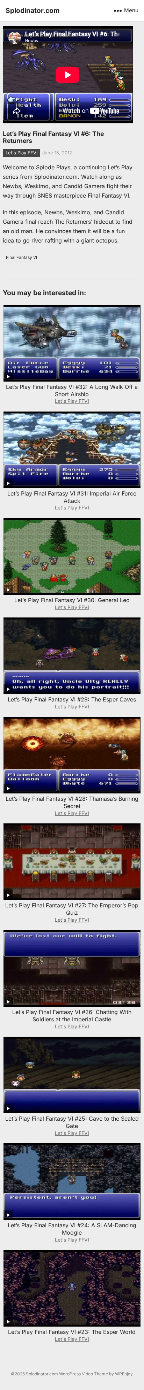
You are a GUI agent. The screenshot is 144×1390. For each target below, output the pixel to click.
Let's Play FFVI (21, 152)
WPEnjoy (124, 1373)
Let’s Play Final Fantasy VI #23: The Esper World (72, 1331)
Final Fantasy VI (21, 257)
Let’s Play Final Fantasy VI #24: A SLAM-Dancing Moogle (72, 1229)
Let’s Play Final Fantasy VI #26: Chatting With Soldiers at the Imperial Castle (71, 1015)
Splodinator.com (33, 10)
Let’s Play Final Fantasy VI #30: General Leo (72, 600)
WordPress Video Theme (83, 1373)
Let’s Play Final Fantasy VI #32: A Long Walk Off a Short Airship (72, 390)
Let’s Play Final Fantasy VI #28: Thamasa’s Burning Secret (72, 802)
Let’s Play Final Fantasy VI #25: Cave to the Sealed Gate (72, 1122)
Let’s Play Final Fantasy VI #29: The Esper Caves (72, 699)
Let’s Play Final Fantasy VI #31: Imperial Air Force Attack (71, 497)
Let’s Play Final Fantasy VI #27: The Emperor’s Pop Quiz (71, 909)
